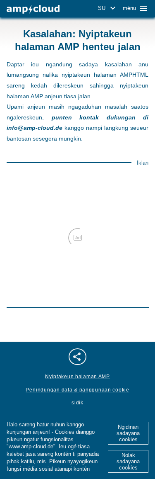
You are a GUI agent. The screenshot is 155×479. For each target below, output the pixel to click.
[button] (108, 8)
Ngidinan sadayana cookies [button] (128, 433)
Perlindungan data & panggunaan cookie (77, 390)
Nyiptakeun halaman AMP (77, 376)
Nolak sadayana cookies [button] (128, 461)
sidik (77, 403)
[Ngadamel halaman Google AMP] (33, 9)
